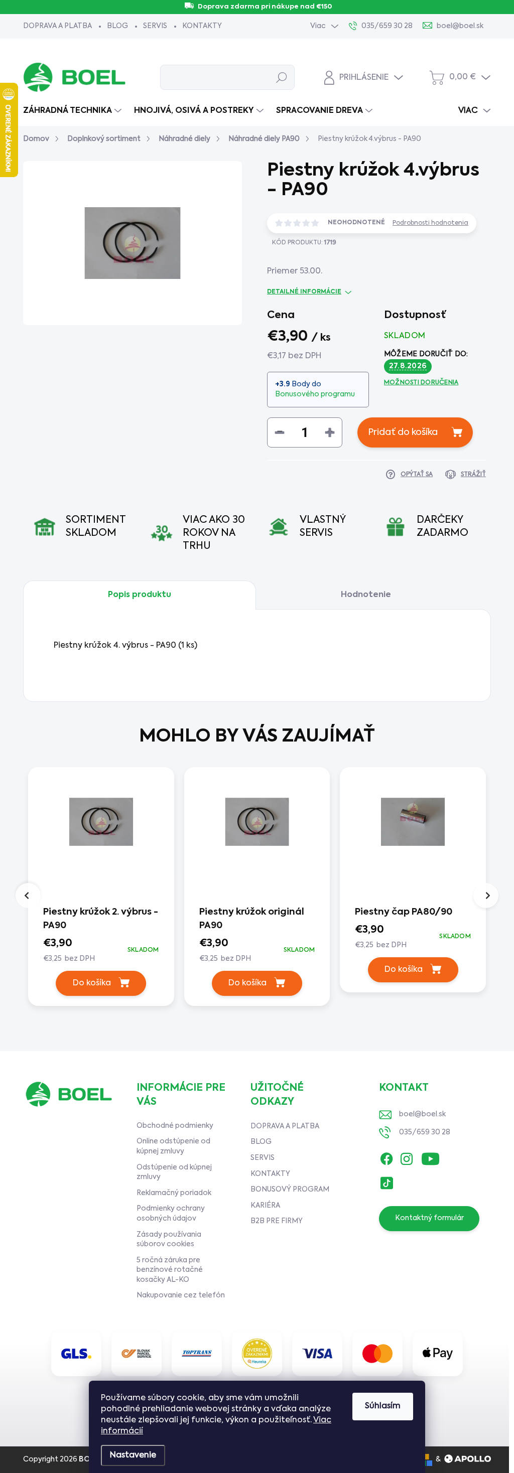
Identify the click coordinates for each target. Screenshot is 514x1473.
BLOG (117, 26)
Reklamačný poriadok (174, 1193)
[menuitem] (73, 111)
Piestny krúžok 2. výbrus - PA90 (100, 919)
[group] (101, 889)
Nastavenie (133, 1455)
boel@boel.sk (422, 1114)
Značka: (422, 272)
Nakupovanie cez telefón (181, 1295)
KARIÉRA (265, 1205)
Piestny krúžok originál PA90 (251, 919)
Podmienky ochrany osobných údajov (171, 1213)
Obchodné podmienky (175, 1125)
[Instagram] (406, 1156)
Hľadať (281, 77)
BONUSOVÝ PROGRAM (289, 1189)
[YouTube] (430, 1156)
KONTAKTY (202, 26)
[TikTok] (386, 1181)
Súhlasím (383, 1406)
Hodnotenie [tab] (366, 595)
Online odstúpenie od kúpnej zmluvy (173, 1146)
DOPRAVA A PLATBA (57, 26)
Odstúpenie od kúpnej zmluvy (174, 1172)
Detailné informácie (304, 292)
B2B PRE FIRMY (276, 1221)
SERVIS (155, 26)
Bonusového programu (315, 394)
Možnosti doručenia (421, 383)
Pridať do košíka (403, 432)
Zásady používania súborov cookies (169, 1239)
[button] (101, 950)
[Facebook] (386, 1156)
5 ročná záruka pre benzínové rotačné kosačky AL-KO (170, 1270)
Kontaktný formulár (429, 1218)
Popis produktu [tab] (139, 595)
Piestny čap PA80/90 (403, 912)
